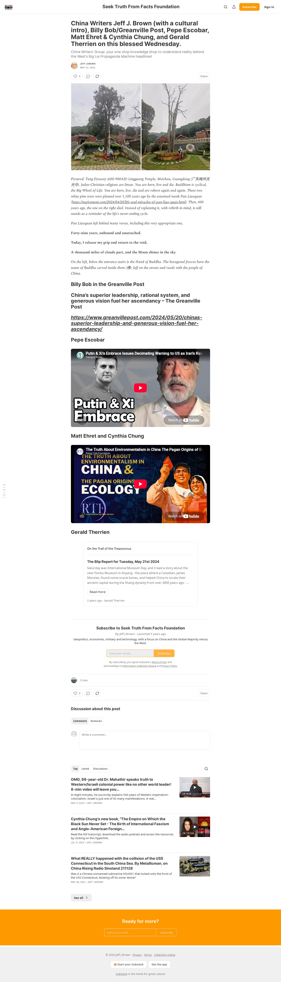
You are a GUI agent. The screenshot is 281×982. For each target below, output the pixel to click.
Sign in (269, 7)
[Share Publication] (234, 7)
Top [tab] (75, 768)
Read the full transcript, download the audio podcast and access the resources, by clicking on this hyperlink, (122, 836)
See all (78, 898)
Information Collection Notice (139, 666)
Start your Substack (130, 964)
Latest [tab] (85, 768)
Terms (148, 955)
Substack (121, 974)
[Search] (225, 7)
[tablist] (87, 721)
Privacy (137, 955)
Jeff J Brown (87, 63)
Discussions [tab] (100, 768)
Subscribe (249, 7)
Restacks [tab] (96, 721)
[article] (140, 794)
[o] (195, 787)
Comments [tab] (80, 721)
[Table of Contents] (4, 491)
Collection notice (164, 955)
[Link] (66, 284)
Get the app (159, 964)
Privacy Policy (169, 666)
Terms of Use (159, 662)
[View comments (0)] (88, 76)
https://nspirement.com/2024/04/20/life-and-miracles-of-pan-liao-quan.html (129, 202)
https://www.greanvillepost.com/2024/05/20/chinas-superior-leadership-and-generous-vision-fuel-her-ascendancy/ (136, 323)
